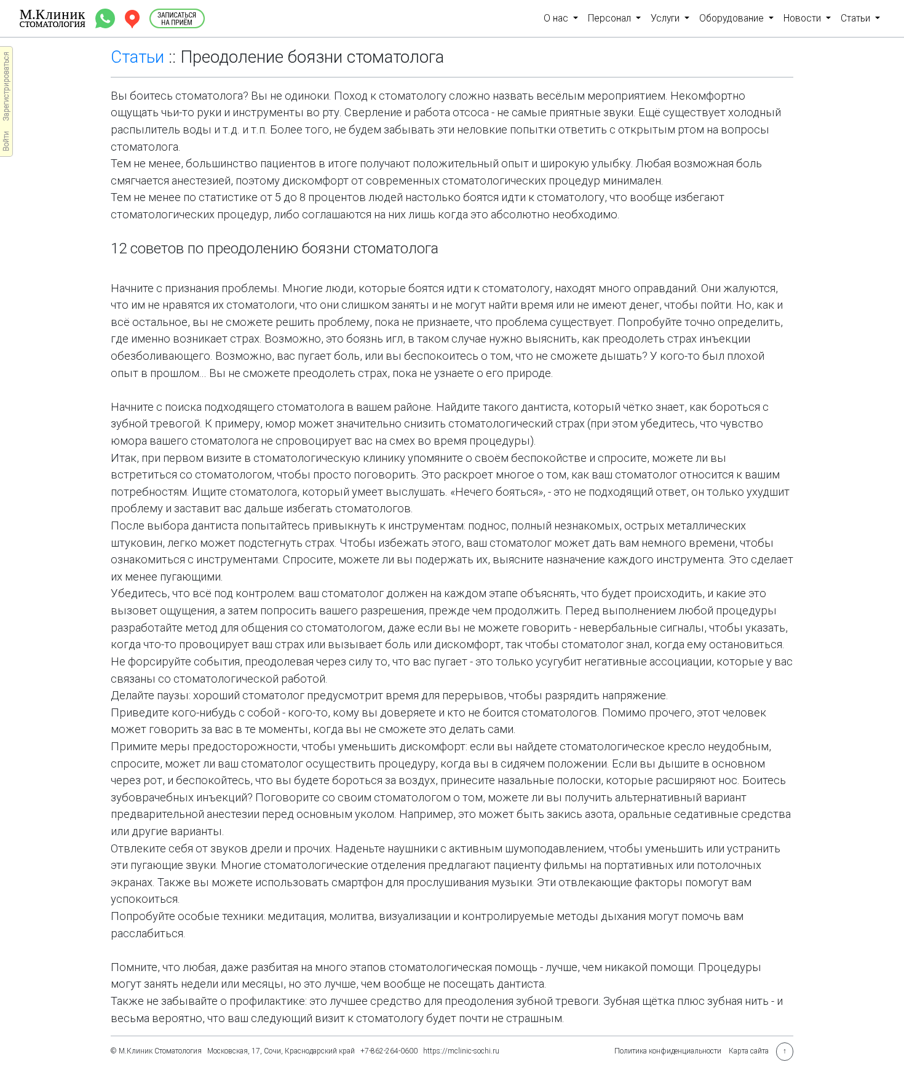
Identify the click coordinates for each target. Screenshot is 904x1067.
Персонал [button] (610, 18)
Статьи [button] (857, 18)
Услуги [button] (666, 18)
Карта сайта (749, 1051)
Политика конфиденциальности (667, 1051)
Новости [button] (803, 18)
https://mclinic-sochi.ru (461, 1051)
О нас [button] (557, 18)
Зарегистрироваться (6, 86)
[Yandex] (133, 17)
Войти (6, 141)
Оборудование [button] (732, 18)
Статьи (137, 57)
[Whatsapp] (106, 17)
